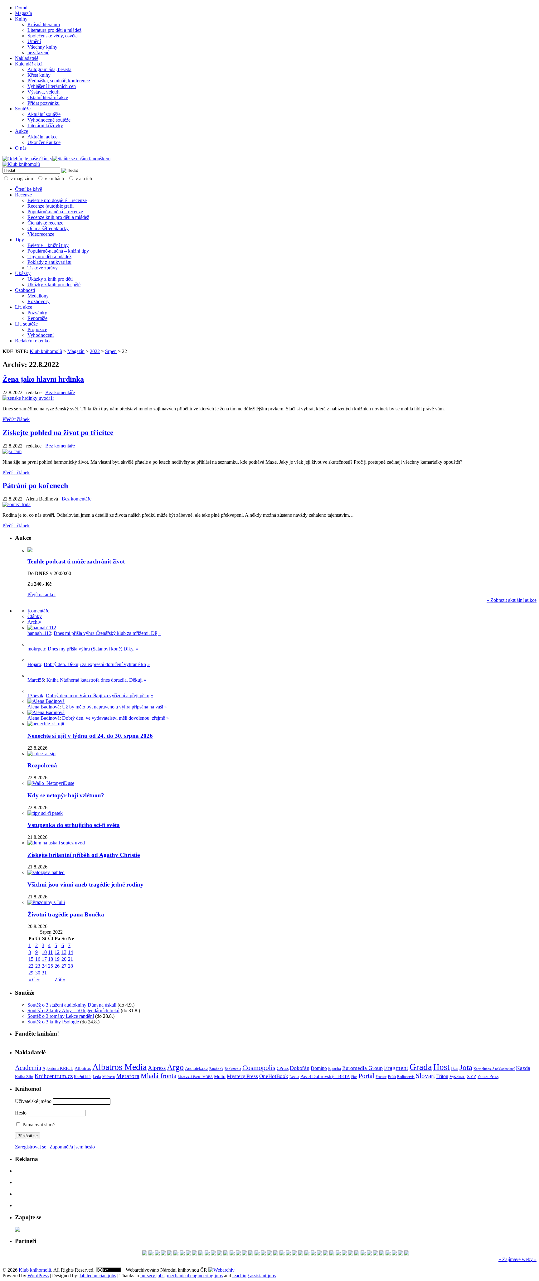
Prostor (381, 1077)
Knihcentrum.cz (54, 1076)
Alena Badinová (43, 706)
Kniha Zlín (24, 1076)
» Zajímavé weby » (517, 1259)
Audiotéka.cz (196, 1068)
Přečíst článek (16, 419)
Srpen (111, 351)
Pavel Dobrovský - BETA (325, 1076)
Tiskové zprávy (42, 267)
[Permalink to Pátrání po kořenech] (16, 504)
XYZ (471, 1076)
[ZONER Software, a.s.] (182, 1253)
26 (57, 966)
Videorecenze (40, 234)
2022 (95, 351)
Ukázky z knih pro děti (50, 279)
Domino (319, 1068)
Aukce (21, 131)
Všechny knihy (42, 47)
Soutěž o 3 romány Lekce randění (60, 1016)
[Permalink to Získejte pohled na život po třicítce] (12, 451)
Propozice (37, 329)
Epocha (334, 1068)
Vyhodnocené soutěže (48, 120)
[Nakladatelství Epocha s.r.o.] (325, 1253)
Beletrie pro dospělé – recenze (57, 200)
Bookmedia (233, 1069)
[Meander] (375, 1253)
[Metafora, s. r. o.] (213, 1253)
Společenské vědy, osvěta (52, 35)
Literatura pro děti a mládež (54, 30)
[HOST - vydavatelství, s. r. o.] (175, 1253)
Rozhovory (38, 301)
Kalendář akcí (28, 63)
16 (37, 959)
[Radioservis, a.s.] (294, 1253)
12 (57, 952)
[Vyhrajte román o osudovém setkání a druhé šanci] (32, 675)
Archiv (34, 622)
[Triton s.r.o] (232, 1253)
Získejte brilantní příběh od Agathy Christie (83, 855)
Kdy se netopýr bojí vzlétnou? (65, 795)
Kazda (523, 1068)
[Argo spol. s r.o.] (356, 1253)
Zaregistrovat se (30, 1146)
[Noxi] (163, 1253)
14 (70, 952)
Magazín (23, 13)
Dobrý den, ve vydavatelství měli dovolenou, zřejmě (113, 718)
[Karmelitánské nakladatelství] (207, 1253)
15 (30, 959)
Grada (421, 1067)
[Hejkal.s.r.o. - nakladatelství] (200, 1253)
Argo (175, 1067)
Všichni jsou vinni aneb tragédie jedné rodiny (85, 884)
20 (63, 959)
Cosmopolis (258, 1067)
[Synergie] (257, 1253)
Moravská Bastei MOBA (195, 1077)
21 (70, 959)
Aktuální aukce (42, 136)
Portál (366, 1076)
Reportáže (37, 318)
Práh (392, 1076)
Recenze (23, 194)
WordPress (38, 1275)
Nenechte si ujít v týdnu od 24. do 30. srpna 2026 (90, 735)
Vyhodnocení (40, 335)
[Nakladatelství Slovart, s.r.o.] (144, 1253)
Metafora (127, 1076)
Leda (97, 1077)
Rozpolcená (42, 765)
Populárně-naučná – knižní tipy (58, 251)
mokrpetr (36, 648)
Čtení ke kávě (28, 189)
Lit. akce (23, 307)
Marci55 (35, 680)
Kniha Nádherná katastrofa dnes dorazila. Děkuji (94, 680)
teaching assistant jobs (254, 1275)
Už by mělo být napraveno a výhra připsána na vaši (113, 706)
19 (57, 959)
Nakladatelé (26, 58)
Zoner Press (488, 1076)
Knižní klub (82, 1077)
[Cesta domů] (344, 1253)
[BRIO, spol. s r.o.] (338, 1253)
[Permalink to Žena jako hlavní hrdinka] (28, 398)
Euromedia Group (362, 1068)
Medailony (38, 295)
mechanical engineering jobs (195, 1275)
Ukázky (23, 273)
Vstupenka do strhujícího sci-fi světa (73, 825)
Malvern (108, 1077)
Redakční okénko (32, 340)
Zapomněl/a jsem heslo (72, 1146)
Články (34, 616)
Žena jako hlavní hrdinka (43, 379)
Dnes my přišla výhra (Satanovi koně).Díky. (91, 648)
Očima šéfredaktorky (48, 228)
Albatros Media (119, 1067)
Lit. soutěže (26, 323)
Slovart (425, 1076)
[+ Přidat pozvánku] (17, 1230)
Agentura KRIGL (57, 1068)
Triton (442, 1076)
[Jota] (400, 1253)
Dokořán (299, 1068)
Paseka (294, 1077)
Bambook (216, 1069)
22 (30, 966)
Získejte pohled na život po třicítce (58, 432)
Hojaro (34, 664)
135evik (35, 695)
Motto (220, 1076)
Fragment (396, 1067)
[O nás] (41, 627)
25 (50, 966)
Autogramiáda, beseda (49, 69)
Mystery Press (242, 1076)
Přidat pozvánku (43, 103)
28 (70, 966)
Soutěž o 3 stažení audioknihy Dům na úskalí (71, 1005)
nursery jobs (152, 1275)
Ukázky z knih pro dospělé (53, 284)
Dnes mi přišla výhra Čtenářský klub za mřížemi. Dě (105, 633)
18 (50, 959)
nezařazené (38, 52)
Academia (28, 1067)
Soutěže (23, 108)
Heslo (21, 1112)
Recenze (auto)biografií (50, 206)
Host (441, 1067)
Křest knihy (39, 75)
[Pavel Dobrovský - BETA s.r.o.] (350, 1253)
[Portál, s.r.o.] (250, 1253)
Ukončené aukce (44, 142)
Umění (34, 41)
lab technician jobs (98, 1275)
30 (37, 972)
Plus (354, 1077)
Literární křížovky (45, 125)
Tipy (19, 239)
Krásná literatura (43, 24)
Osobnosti (25, 290)
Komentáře (38, 610)
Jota (465, 1067)
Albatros (83, 1068)
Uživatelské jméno (33, 1101)
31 (44, 972)
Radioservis (406, 1077)
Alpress (157, 1068)
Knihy (21, 19)
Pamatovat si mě (38, 1124)
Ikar (454, 1068)
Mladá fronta (159, 1076)
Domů (21, 7)
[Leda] (219, 1253)
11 (50, 952)
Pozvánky (37, 312)
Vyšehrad (457, 1076)
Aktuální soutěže (44, 114)
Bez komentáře (60, 392)
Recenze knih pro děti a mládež (58, 217)
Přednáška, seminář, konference (58, 80)
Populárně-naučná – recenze (55, 211)
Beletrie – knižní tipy (48, 245)
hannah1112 (39, 633)
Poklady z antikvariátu (49, 262)
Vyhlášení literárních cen (51, 86)
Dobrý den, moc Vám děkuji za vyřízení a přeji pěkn (97, 695)
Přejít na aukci (41, 594)
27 (63, 966)
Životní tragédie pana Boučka (65, 914)
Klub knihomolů (46, 351)
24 (44, 966)
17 (44, 959)
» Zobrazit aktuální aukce (512, 600)
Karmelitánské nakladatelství (494, 1069)
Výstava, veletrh (43, 91)
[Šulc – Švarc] (388, 1253)
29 (30, 972)
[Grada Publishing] (319, 1253)
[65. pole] (288, 1253)
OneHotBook (273, 1076)
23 (37, 966)
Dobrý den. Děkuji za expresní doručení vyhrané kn (95, 664)
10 (44, 952)
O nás (21, 148)
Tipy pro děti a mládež (49, 256)
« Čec (34, 979)
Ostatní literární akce (47, 97)
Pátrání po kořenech (35, 485)
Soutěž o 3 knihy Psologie (53, 1021)
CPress (283, 1068)
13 (63, 952)
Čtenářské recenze (45, 222)
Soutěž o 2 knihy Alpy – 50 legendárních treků (73, 1010)
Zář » (60, 979)
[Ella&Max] (238, 1253)
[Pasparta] (225, 1253)
